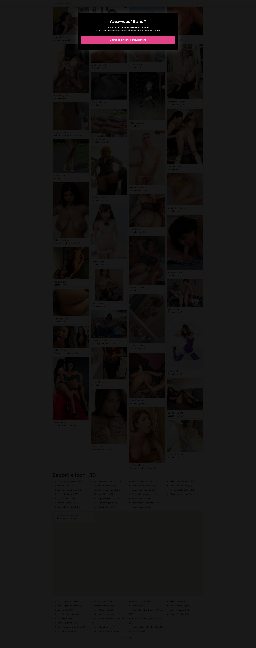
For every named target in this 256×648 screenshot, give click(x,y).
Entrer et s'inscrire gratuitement (128, 39)
